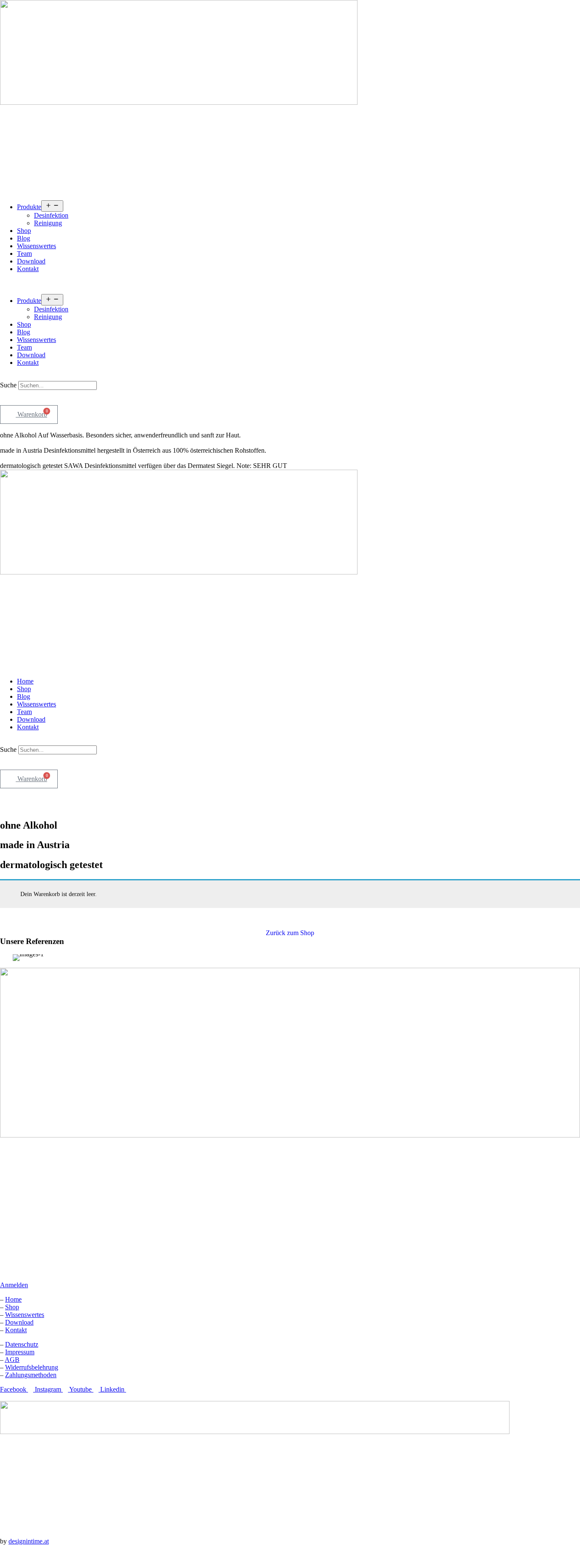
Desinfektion (51, 215)
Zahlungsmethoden (30, 1374)
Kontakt (28, 268)
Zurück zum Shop (290, 932)
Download (31, 261)
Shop (24, 230)
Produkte (29, 206)
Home (25, 681)
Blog (23, 238)
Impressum (19, 1352)
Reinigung (48, 223)
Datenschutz (21, 1344)
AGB (12, 1359)
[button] (290, 283)
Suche (8, 385)
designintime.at (28, 1541)
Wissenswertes (36, 245)
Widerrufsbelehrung (31, 1367)
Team (24, 253)
